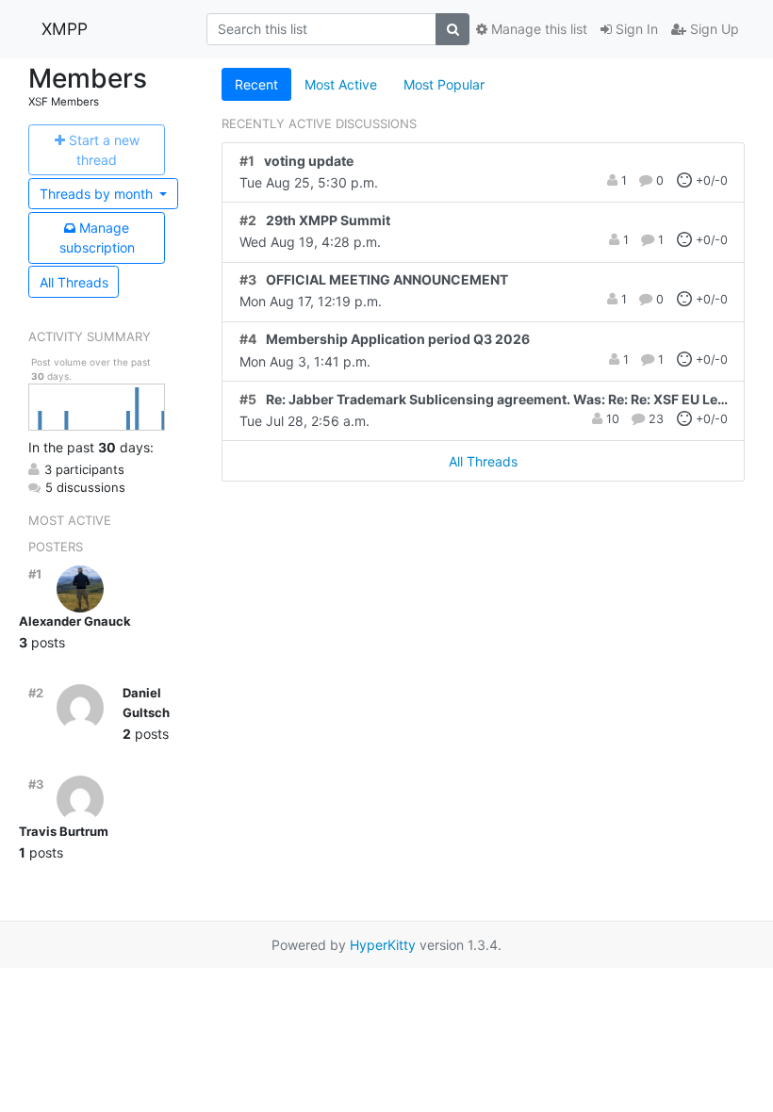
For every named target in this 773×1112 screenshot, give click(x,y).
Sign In (635, 29)
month (98, 194)
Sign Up (712, 29)
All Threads (74, 282)
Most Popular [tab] (444, 84)
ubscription (97, 237)
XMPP (64, 29)
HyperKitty (383, 945)
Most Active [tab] (340, 84)
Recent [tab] (256, 84)
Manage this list (537, 29)
